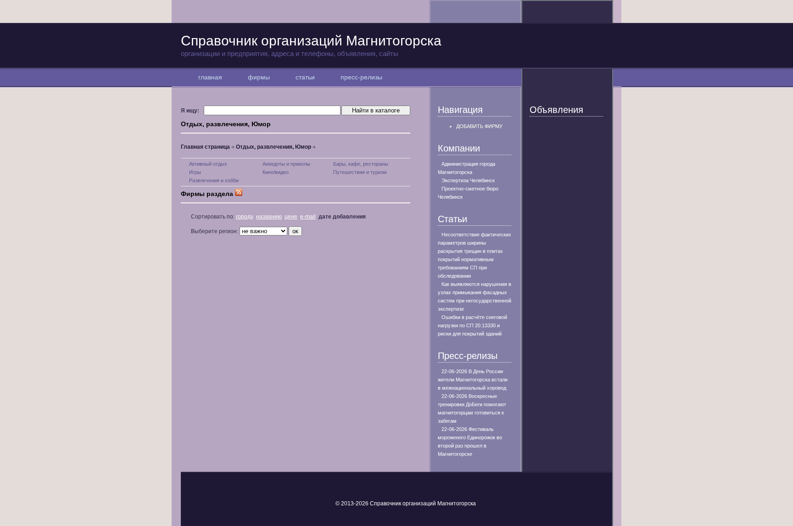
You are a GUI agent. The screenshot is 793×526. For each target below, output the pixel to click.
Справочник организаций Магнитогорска (311, 45)
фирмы (259, 77)
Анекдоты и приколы (286, 164)
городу (244, 216)
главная (210, 77)
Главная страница (205, 147)
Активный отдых (208, 164)
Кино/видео (275, 172)
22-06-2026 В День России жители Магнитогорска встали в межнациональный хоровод (473, 380)
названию (269, 216)
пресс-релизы (361, 77)
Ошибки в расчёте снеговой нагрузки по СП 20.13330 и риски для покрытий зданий (472, 325)
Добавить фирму (479, 126)
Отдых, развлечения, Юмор (273, 147)
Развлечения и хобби (214, 180)
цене (291, 216)
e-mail (308, 216)
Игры (195, 172)
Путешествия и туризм (360, 172)
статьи (305, 77)
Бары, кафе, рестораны (360, 164)
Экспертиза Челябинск (468, 180)
